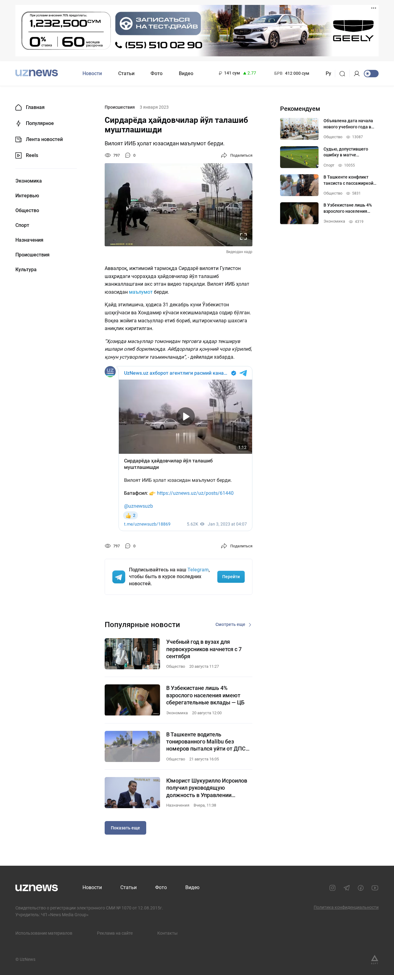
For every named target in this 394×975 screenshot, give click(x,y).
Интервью (27, 195)
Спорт (22, 225)
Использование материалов (43, 933)
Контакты (167, 933)
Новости (92, 73)
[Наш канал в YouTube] (375, 888)
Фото (157, 73)
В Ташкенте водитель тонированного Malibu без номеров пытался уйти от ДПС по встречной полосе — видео (206, 741)
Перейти (231, 576)
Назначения (29, 240)
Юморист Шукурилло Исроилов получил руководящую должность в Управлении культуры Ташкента (206, 788)
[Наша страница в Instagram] (332, 888)
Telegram (198, 570)
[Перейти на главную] (36, 73)
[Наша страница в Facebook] (360, 888)
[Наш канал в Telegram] (346, 888)
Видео (186, 73)
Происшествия (32, 254)
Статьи (126, 73)
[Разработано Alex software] (375, 959)
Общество (27, 210)
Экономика (28, 181)
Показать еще (125, 827)
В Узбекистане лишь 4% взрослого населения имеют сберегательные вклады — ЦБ (205, 695)
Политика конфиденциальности (346, 907)
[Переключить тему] (371, 73)
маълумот (141, 292)
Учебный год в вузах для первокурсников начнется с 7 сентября (204, 649)
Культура (26, 269)
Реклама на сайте (115, 933)
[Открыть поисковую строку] (344, 73)
